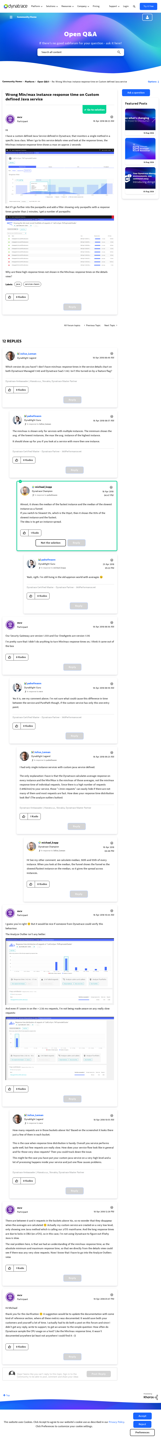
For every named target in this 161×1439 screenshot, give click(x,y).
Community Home (26, 17)
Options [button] (152, 81)
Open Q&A (43, 81)
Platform (29, 81)
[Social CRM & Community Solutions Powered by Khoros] (151, 1396)
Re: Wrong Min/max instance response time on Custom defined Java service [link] (89, 81)
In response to (39, 424)
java (18, 284)
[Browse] (13, 17)
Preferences (142, 1432)
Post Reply (99, 1374)
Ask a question (136, 92)
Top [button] (8, 1395)
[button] (142, 1416)
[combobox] (80, 52)
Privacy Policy (116, 1422)
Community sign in (147, 17)
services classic (32, 284)
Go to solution (96, 109)
